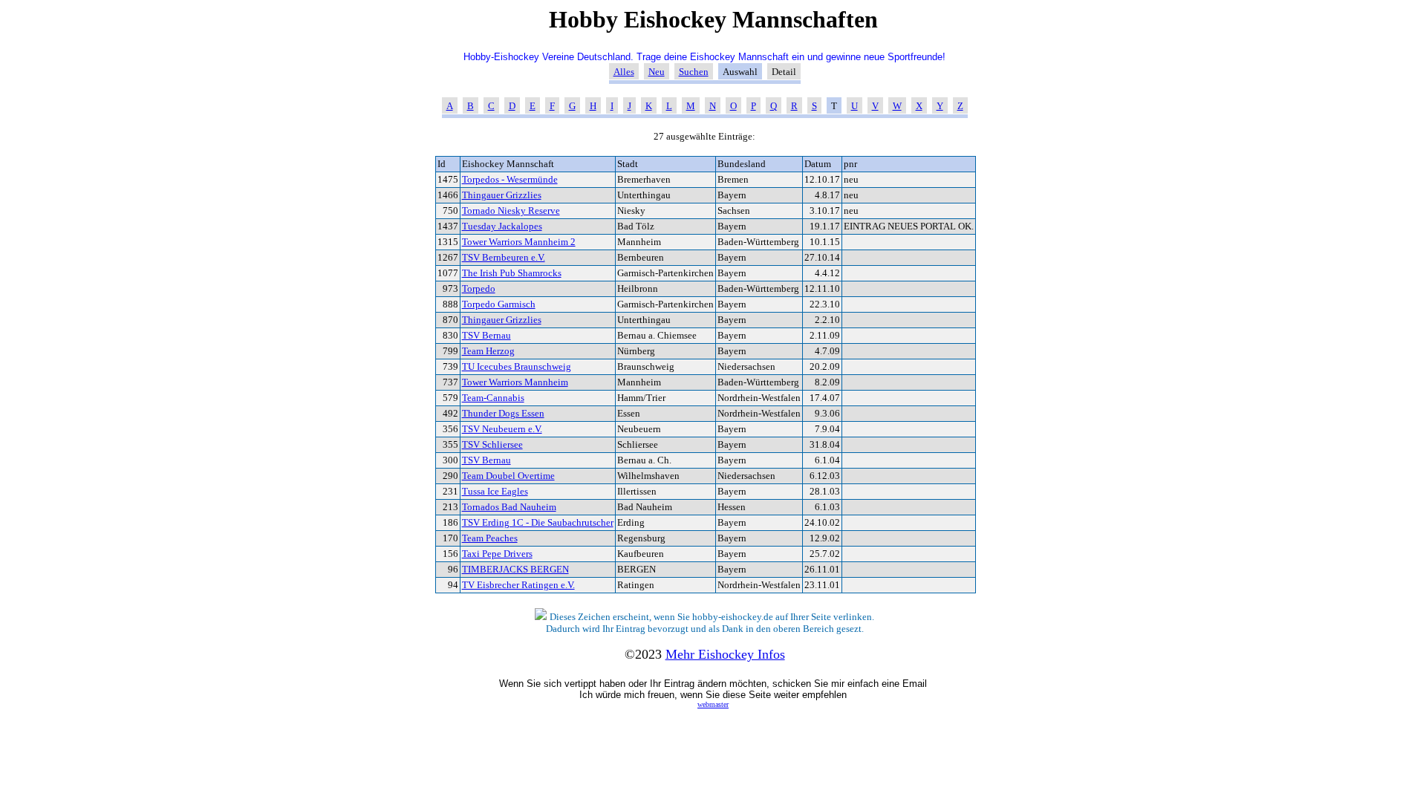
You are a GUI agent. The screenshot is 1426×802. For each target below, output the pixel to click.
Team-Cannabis (493, 397)
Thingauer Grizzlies (501, 194)
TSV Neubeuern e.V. (502, 428)
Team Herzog (488, 350)
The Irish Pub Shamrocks (511, 272)
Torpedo (478, 288)
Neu (656, 71)
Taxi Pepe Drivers (497, 553)
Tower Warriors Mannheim (515, 382)
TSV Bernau (486, 335)
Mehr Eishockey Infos (725, 654)
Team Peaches (490, 538)
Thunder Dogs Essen (503, 413)
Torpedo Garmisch (498, 304)
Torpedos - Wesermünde (510, 179)
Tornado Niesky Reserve (511, 210)
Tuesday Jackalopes (502, 226)
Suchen (694, 71)
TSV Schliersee (492, 444)
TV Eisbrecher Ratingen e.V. (518, 584)
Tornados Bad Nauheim (509, 506)
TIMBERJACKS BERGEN (515, 569)
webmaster (713, 704)
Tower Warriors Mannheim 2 (519, 241)
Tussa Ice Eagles (495, 491)
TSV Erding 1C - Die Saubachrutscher (537, 522)
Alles (623, 71)
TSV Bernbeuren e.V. (503, 257)
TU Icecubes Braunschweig (516, 366)
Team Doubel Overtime (508, 475)
